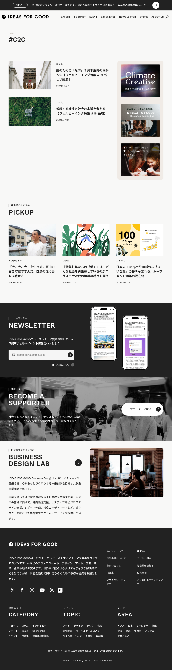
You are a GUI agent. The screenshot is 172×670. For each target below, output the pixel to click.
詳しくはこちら (60, 364)
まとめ (25, 631)
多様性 (89, 636)
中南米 (137, 631)
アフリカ (149, 631)
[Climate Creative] (140, 96)
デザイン (78, 626)
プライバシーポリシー (116, 581)
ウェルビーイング (72, 636)
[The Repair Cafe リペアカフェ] (140, 175)
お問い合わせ (114, 565)
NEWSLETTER (127, 16)
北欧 (154, 626)
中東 (119, 631)
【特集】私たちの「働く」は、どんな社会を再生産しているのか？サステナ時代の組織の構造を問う (85, 271)
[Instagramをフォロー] (32, 590)
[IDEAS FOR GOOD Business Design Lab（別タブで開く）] (140, 135)
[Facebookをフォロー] (22, 590)
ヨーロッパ (142, 626)
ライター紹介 (144, 558)
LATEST (65, 16)
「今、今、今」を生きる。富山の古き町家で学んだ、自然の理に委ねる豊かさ (32, 271)
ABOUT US (158, 16)
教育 (99, 626)
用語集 (110, 572)
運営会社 (142, 551)
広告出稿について (116, 558)
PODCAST (80, 16)
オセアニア (123, 636)
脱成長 (99, 636)
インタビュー (39, 626)
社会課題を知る (145, 565)
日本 (130, 626)
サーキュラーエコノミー (89, 631)
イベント (13, 636)
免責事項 (142, 572)
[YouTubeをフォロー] (42, 590)
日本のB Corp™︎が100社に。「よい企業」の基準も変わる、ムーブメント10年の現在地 (139, 271)
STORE (144, 16)
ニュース (13, 626)
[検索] (167, 16)
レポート (13, 631)
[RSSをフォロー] (51, 590)
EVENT (93, 16)
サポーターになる (141, 409)
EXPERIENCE (108, 16)
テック (90, 626)
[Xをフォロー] (12, 590)
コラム (25, 626)
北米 (128, 631)
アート (66, 626)
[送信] (70, 354)
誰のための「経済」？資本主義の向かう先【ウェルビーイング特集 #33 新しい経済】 (82, 75)
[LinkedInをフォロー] (60, 590)
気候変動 (67, 631)
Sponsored (38, 631)
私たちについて (115, 551)
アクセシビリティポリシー (150, 581)
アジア (120, 626)
